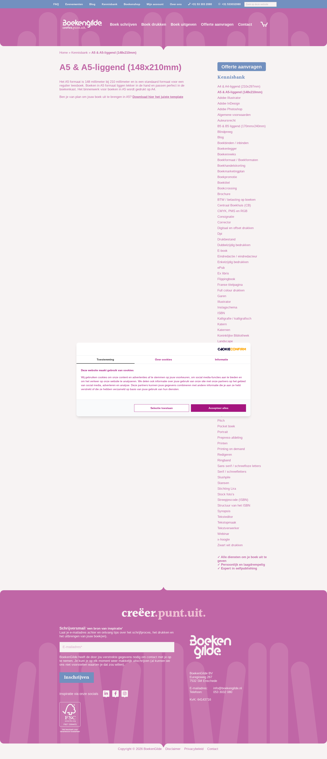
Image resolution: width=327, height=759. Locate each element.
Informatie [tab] (221, 359)
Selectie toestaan (161, 408)
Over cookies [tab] (163, 359)
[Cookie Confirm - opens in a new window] (232, 349)
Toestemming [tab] (105, 359)
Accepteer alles (218, 408)
